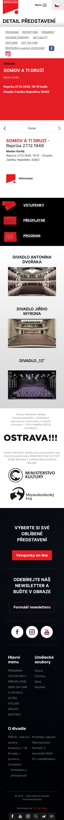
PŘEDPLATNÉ (34, 220)
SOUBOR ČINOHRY (17, 37)
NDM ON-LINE (17, 687)
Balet (38, 681)
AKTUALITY (40, 37)
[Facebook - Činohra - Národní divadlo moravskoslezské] (51, 48)
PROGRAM (12, 32)
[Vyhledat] (36, 816)
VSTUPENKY (33, 205)
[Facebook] (12, 816)
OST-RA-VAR (29, 42)
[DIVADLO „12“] (32, 384)
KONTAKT (14, 714)
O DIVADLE (15, 692)
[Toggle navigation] (58, 5)
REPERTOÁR (30, 32)
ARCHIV (13, 709)
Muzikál (40, 687)
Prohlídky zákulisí (43, 737)
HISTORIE (11, 42)
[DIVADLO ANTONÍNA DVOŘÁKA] (32, 281)
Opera (39, 670)
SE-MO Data (40, 808)
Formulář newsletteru (32, 607)
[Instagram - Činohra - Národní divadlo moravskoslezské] (8, 53)
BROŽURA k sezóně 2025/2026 (24, 48)
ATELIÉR (13, 703)
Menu (38, 4)
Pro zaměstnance (43, 759)
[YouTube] (20, 816)
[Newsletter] (43, 816)
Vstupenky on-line (32, 555)
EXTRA (12, 698)
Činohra (40, 676)
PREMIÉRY (48, 32)
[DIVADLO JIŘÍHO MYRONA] (32, 333)
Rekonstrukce (41, 742)
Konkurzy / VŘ (17, 748)
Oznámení (14, 764)
